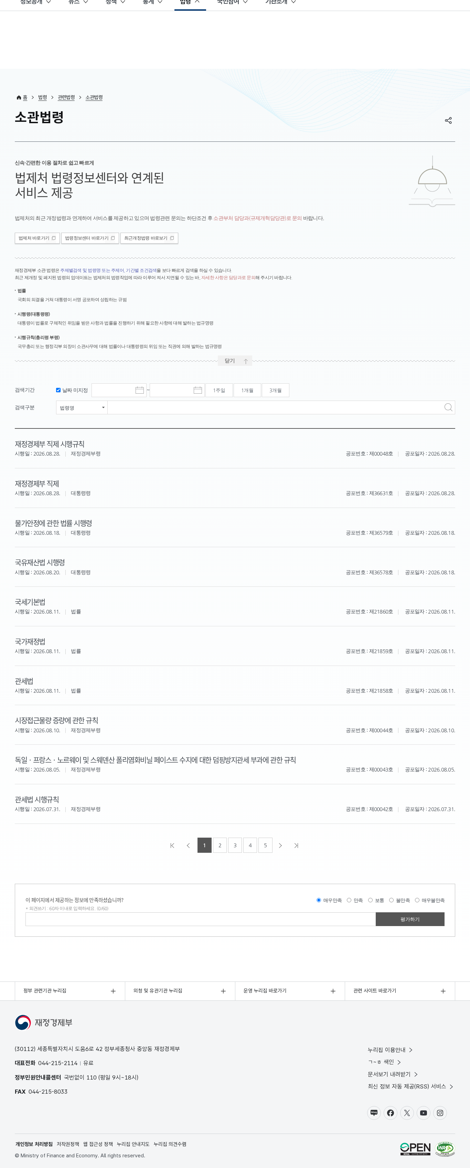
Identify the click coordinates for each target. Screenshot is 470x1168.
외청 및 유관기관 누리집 (157, 991)
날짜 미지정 (75, 390)
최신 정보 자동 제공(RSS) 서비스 (407, 1086)
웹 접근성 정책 (98, 1144)
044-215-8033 (48, 1091)
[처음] (173, 845)
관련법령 (66, 97)
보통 (379, 900)
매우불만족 (433, 900)
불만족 (403, 900)
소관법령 (94, 97)
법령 (42, 97)
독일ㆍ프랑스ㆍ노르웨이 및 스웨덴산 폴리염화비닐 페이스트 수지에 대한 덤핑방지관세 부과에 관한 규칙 (155, 759)
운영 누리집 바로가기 (265, 991)
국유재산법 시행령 (40, 562)
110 (91, 1077)
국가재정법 (30, 641)
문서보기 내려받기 (389, 1074)
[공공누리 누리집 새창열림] (415, 1150)
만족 (358, 900)
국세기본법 (30, 601)
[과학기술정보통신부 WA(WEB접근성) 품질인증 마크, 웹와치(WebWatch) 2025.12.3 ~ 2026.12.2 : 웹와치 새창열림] (445, 1150)
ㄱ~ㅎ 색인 (381, 1062)
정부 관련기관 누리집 (44, 991)
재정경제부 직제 (36, 483)
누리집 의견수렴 (170, 1144)
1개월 (247, 390)
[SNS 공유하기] (448, 120)
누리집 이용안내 (387, 1050)
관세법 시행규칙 (36, 799)
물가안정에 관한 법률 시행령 (53, 523)
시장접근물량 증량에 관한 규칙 (56, 720)
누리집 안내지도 (133, 1144)
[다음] (281, 845)
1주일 (219, 390)
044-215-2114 (57, 1063)
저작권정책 (68, 1144)
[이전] (189, 845)
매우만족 (332, 900)
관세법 (24, 681)
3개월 (275, 390)
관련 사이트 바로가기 (374, 991)
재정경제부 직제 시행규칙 (49, 443)
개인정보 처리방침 (34, 1144)
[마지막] (297, 845)
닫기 (230, 360)
